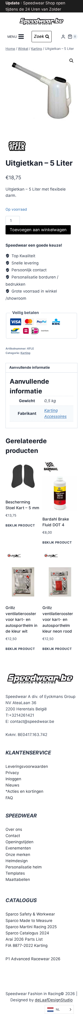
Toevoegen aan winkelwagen (38, 229)
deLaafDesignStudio (54, 1000)
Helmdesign (17, 860)
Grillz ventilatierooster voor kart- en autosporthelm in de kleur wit (21, 619)
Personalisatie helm (24, 867)
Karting (25, 353)
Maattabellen (18, 879)
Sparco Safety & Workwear (30, 914)
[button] (71, 61)
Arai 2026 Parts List (24, 939)
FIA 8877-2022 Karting (26, 945)
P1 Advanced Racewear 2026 (33, 959)
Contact (13, 835)
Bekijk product (20, 525)
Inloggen (13, 779)
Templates (15, 873)
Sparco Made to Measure (29, 920)
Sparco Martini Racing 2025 (31, 926)
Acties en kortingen (25, 791)
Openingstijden (19, 842)
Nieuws (12, 785)
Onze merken (18, 854)
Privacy (12, 772)
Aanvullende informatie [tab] (29, 367)
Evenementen (18, 848)
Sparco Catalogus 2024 (27, 933)
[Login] (63, 36)
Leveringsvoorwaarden (27, 766)
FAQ (9, 798)
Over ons (14, 829)
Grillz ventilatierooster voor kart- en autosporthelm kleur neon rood (57, 619)
